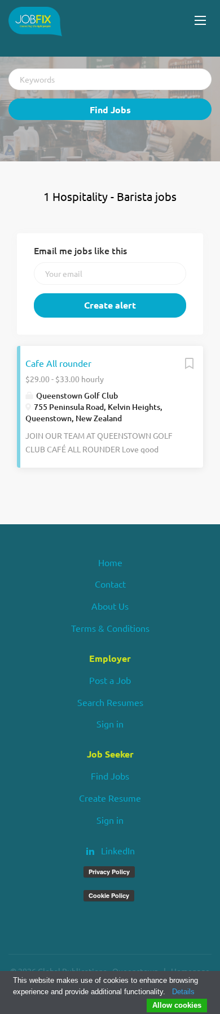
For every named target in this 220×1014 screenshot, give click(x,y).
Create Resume (110, 797)
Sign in (110, 723)
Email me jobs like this (80, 250)
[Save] (189, 366)
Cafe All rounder (58, 363)
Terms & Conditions (110, 628)
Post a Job (110, 680)
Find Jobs (110, 109)
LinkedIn (118, 850)
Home (110, 562)
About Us (110, 605)
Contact (110, 583)
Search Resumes (110, 702)
